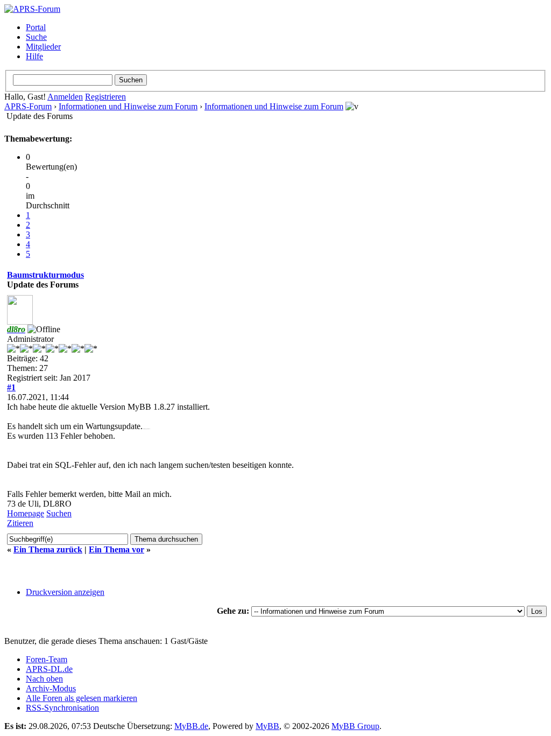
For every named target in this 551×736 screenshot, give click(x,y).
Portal (36, 27)
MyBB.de (191, 726)
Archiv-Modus (51, 688)
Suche (36, 36)
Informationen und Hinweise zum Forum (128, 106)
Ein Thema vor (116, 549)
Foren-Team (46, 659)
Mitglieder (43, 46)
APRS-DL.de (49, 669)
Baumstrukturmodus (45, 274)
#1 (11, 387)
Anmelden (65, 96)
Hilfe (34, 56)
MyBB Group (355, 726)
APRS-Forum (28, 106)
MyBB (267, 726)
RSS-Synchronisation (62, 707)
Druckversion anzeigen (65, 592)
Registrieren (105, 96)
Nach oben (44, 678)
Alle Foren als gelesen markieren (81, 698)
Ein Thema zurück (47, 549)
